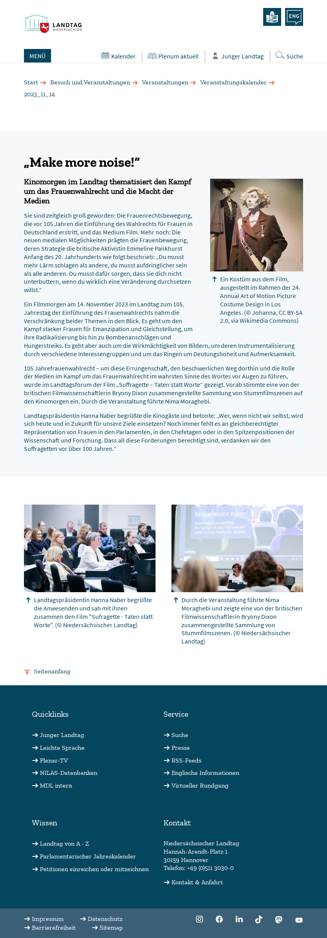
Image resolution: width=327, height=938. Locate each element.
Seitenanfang (52, 671)
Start (31, 82)
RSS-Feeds (186, 760)
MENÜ (37, 56)
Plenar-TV (54, 760)
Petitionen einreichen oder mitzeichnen (94, 869)
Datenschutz (105, 918)
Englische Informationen (205, 772)
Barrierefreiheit (54, 927)
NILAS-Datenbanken (68, 772)
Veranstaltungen (165, 82)
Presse (180, 747)
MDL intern (56, 785)
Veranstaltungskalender (233, 82)
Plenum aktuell (178, 56)
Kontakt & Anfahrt (197, 882)
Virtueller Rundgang (200, 785)
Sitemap (111, 927)
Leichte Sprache (62, 747)
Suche (294, 56)
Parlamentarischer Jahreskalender (88, 856)
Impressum (48, 918)
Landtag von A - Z (64, 843)
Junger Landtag (242, 56)
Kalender (123, 56)
